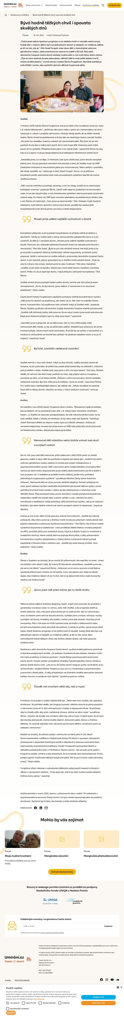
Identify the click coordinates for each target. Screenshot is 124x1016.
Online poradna (66, 5)
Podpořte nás (114, 5)
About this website (22, 980)
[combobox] (118, 987)
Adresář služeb (51, 5)
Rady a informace (33, 5)
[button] (42, 1013)
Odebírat (108, 926)
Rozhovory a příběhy (91, 5)
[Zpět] (10, 5)
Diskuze (77, 5)
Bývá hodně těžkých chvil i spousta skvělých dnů (54, 15)
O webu (8, 980)
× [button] (121, 987)
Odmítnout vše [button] (98, 1003)
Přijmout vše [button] (98, 997)
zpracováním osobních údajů (52, 933)
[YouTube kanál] (112, 979)
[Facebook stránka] (101, 979)
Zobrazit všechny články (62, 872)
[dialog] (62, 1000)
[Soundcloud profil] (117, 979)
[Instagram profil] (106, 979)
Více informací (39, 999)
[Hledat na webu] (103, 5)
